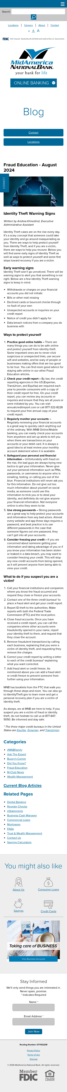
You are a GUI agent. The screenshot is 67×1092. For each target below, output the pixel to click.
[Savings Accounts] (18, 907)
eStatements (15, 811)
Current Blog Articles (23, 785)
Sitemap (34, 1059)
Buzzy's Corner (16, 759)
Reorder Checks (17, 806)
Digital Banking (16, 802)
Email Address (33, 1016)
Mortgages (13, 824)
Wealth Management (20, 777)
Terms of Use (33, 1055)
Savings (18, 911)
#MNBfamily (14, 750)
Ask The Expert (16, 754)
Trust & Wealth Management (24, 833)
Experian (32, 730)
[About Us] (18, 886)
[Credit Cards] (48, 908)
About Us (18, 890)
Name (33, 1002)
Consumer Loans (48, 889)
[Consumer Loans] (48, 886)
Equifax (21, 730)
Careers (28, 25)
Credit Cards (48, 911)
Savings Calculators (19, 842)
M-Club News (15, 772)
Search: (6, 11)
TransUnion (52, 730)
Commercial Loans (18, 820)
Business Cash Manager (22, 815)
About (41, 25)
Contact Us (14, 838)
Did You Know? (16, 763)
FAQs (10, 829)
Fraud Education (17, 768)
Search (33, 17)
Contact (55, 25)
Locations (13, 25)
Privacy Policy (33, 1050)
